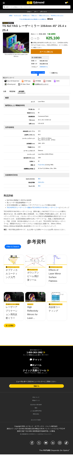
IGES (57, 81)
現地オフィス (36, 400)
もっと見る (9, 325)
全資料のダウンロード (41, 84)
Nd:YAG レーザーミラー (57, 15)
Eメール (37, 365)
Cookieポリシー (33, 434)
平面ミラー (34, 15)
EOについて (36, 397)
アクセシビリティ (47, 434)
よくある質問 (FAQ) (35, 411)
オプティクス (17, 15)
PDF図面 (38, 81)
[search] (36, 7)
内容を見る (41, 182)
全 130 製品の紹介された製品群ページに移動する (34, 19)
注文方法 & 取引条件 (36, 404)
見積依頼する (44, 66)
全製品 (10, 15)
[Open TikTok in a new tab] (66, 443)
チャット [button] (37, 359)
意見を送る (36, 414)
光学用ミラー (26, 15)
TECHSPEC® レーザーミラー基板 (19, 207)
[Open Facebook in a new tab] (32, 443)
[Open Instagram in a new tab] (59, 443)
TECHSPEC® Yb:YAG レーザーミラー (45, 207)
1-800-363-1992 (34, 352)
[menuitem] (4, 2)
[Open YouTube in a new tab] (46, 443)
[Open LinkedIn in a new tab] (53, 443)
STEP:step (27, 81)
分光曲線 (48, 81)
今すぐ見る (13, 277)
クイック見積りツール (34, 370)
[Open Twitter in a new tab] (39, 443)
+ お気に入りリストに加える (38, 73)
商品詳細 (12, 91)
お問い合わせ (43, 11)
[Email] (48, 19)
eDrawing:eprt (11, 84)
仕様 (4, 91)
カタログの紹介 (36, 420)
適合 (39, 178)
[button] (50, 19)
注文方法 (40, 434)
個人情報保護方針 (24, 434)
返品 (36, 407)
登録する (36, 386)
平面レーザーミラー (44, 15)
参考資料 (21, 91)
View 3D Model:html (13, 81)
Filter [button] (9, 247)
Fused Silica (41, 164)
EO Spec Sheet (25, 84)
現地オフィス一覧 (34, 354)
